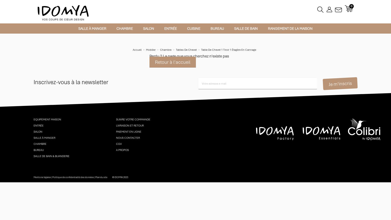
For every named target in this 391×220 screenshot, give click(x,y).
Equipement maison (47, 119)
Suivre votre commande (133, 119)
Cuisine (193, 28)
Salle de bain (246, 28)
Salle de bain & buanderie (51, 156)
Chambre (124, 28)
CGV (119, 144)
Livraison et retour (130, 125)
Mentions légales (42, 177)
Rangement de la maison (290, 28)
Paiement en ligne (128, 131)
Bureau (217, 28)
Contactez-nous (338, 8)
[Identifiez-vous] (329, 8)
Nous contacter (128, 138)
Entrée (170, 28)
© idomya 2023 (120, 177)
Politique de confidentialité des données (73, 177)
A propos (122, 150)
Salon (148, 28)
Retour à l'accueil (172, 62)
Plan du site (101, 177)
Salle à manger (92, 28)
